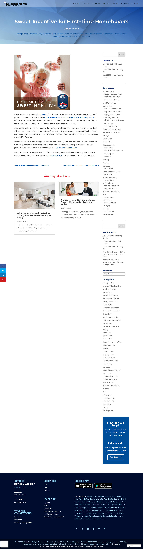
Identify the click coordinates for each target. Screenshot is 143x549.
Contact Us (115, 457)
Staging (107, 206)
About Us (48, 508)
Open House (107, 174)
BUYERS (76, 4)
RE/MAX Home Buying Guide (66, 148)
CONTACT (135, 4)
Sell (45, 487)
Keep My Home (108, 163)
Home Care (108, 147)
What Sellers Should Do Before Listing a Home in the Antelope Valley (34, 215)
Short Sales (107, 209)
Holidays (106, 136)
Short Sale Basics (110, 202)
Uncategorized (108, 214)
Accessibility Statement (94, 546)
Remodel (107, 157)
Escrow (17, 517)
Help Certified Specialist (111, 132)
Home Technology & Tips (113, 150)
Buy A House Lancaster (74, 33)
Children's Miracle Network (114, 120)
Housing (106, 160)
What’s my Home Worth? (54, 517)
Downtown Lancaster (110, 126)
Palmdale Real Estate (68, 36)
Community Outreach (110, 118)
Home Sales (108, 33)
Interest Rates (109, 168)
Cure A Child (108, 123)
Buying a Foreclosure (112, 115)
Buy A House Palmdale (93, 33)
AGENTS (106, 4)
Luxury (47, 490)
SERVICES (96, 4)
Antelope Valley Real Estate (40, 33)
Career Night (109, 180)
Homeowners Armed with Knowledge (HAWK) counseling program (70, 117)
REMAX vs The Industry (111, 192)
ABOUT (115, 4)
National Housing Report (112, 171)
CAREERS (125, 4)
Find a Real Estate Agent (111, 129)
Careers (47, 505)
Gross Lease (108, 197)
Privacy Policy (115, 544)
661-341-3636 (20, 502)
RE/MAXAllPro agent (55, 155)
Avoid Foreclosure (109, 103)
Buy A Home (58, 33)
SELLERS (86, 4)
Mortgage (106, 166)
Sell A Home (107, 200)
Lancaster (18, 492)
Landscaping (108, 153)
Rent (104, 195)
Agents (47, 503)
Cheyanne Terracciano (112, 185)
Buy (45, 484)
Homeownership (109, 145)
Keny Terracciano (110, 188)
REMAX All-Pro (84, 36)
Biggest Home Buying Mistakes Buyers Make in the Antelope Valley (78, 202)
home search (42, 114)
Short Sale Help (109, 211)
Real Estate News (51, 514)
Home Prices (107, 139)
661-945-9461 (20, 495)
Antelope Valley (22, 33)
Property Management (23, 522)
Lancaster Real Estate (112, 97)
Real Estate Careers (110, 178)
